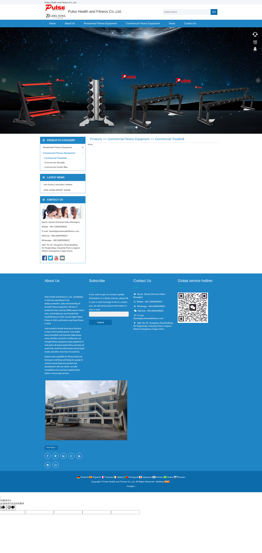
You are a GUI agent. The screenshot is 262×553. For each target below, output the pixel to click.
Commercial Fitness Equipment (143, 23)
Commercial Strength (54, 162)
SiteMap (160, 481)
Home (52, 23)
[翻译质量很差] (11, 507)
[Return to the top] (255, 50)
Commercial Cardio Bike (56, 167)
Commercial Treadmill (169, 139)
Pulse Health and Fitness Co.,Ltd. (119, 481)
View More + (51, 447)
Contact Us (190, 23)
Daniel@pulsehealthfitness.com (64, 231)
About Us (70, 23)
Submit (100, 322)
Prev (4, 80)
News (172, 23)
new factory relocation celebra (57, 184)
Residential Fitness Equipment (100, 23)
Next (258, 80)
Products (96, 139)
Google (130, 486)
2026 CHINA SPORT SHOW (56, 190)
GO (214, 12)
